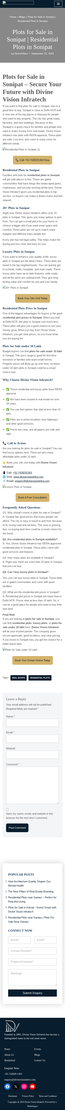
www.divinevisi (22, 476)
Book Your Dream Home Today (32, 660)
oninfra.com (37, 476)
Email (10, 732)
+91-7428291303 (22, 472)
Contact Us (39, 1060)
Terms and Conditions (48, 1096)
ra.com (46, 480)
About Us (9, 1055)
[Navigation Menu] (58, 4)
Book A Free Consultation (32, 497)
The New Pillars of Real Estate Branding (30, 891)
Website (10, 748)
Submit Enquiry (32, 993)
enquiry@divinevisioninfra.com (20, 1079)
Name (10, 716)
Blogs (22, 16)
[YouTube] (32, 1086)
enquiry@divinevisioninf (28, 480)
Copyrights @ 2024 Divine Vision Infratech (26, 1102)
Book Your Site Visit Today (32, 298)
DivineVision (21, 53)
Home (13, 16)
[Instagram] (24, 1086)
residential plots (40, 678)
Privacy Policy (28, 1096)
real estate (18, 678)
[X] (16, 1086)
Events (37, 1049)
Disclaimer (12, 1096)
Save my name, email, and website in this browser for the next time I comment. (29, 815)
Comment (12, 764)
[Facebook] (7, 1086)
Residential (9, 1060)
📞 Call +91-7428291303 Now (33, 160)
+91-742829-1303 (13, 1074)
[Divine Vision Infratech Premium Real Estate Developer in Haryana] (18, 4)
